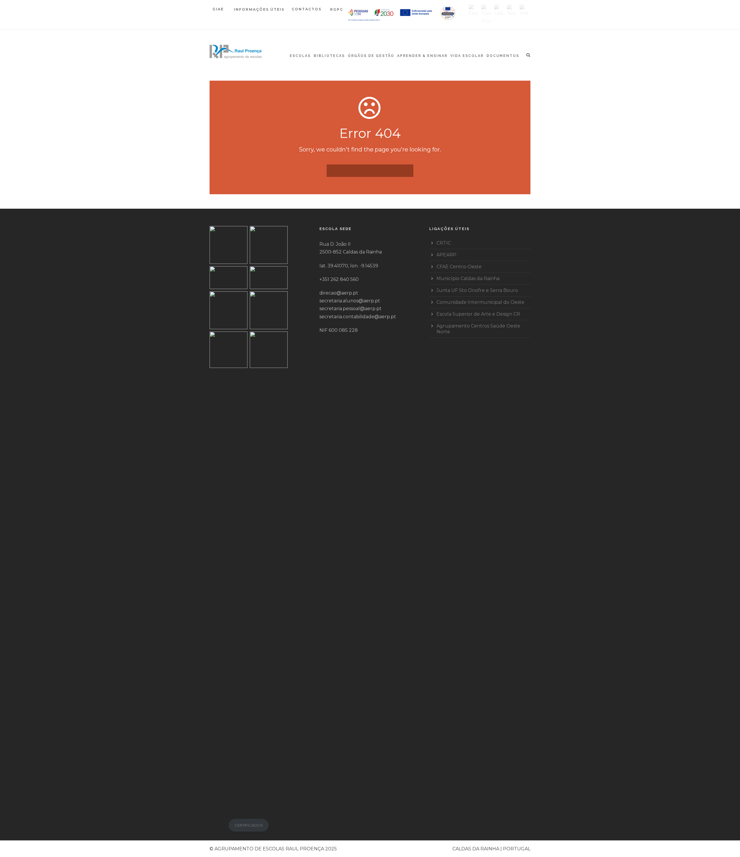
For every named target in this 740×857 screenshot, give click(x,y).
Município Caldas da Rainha (468, 278)
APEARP (446, 255)
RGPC (336, 9)
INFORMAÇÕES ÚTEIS (259, 9)
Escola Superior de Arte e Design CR (478, 314)
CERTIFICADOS (248, 825)
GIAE (218, 9)
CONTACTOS (306, 9)
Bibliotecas (329, 56)
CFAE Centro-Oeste (459, 266)
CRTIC (443, 243)
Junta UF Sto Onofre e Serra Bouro (477, 290)
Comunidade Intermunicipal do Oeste (480, 302)
